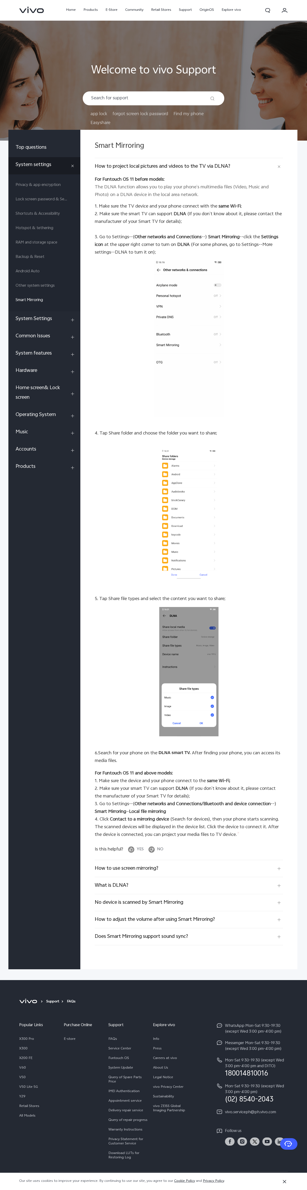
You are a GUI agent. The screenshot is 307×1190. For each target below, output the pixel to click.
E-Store (112, 10)
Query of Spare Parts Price (125, 1080)
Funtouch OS (118, 1058)
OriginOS (207, 10)
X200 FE (25, 1058)
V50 (22, 1078)
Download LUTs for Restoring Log (123, 1155)
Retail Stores (161, 10)
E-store (70, 1039)
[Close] (284, 1181)
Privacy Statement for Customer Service (125, 1141)
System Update (120, 1068)
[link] (31, 9)
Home (71, 10)
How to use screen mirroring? (126, 868)
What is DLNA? (111, 885)
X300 (23, 1049)
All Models (27, 1116)
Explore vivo (231, 10)
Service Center (119, 1049)
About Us (160, 1068)
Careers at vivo (165, 1058)
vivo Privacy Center (168, 1087)
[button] (267, 10)
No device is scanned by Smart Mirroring (139, 902)
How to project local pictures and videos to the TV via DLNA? (162, 166)
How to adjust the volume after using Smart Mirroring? (155, 919)
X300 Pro (26, 1039)
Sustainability (163, 1097)
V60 (22, 1068)
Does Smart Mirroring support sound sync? (141, 936)
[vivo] (29, 1002)
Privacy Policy (213, 1181)
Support (185, 10)
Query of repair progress (128, 1120)
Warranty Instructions (125, 1130)
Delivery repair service (125, 1111)
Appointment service (125, 1101)
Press (157, 1049)
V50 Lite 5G (28, 1087)
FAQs (112, 1039)
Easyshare (100, 123)
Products (90, 10)
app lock (98, 114)
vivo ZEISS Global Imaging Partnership (169, 1108)
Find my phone (188, 114)
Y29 (22, 1097)
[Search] (212, 98)
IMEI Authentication (124, 1091)
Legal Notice (163, 1078)
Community (134, 10)
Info (156, 1039)
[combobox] (153, 98)
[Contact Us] (288, 1144)
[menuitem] (44, 148)
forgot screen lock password (140, 114)
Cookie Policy (184, 1181)
